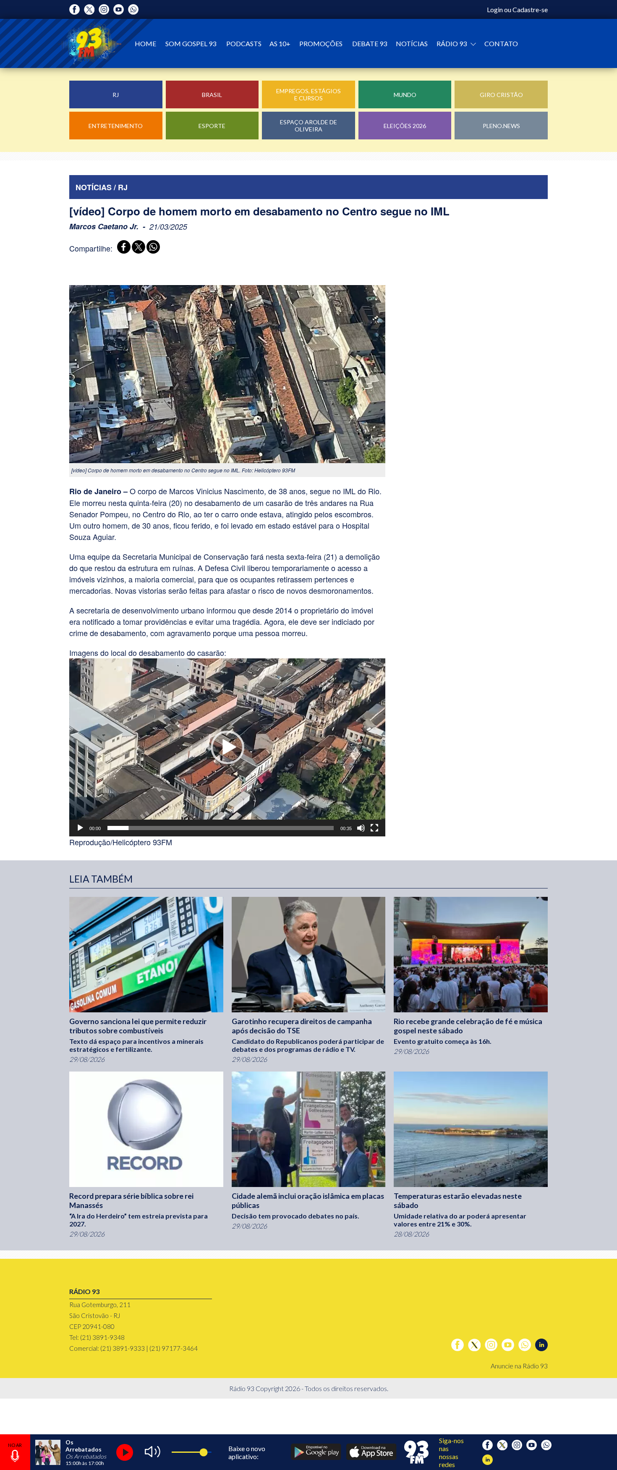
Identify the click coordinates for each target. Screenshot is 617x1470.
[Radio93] (90, 43)
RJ (115, 94)
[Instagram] (104, 9)
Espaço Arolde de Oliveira (308, 125)
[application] (227, 747)
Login (495, 9)
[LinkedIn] (541, 1345)
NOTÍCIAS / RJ (102, 187)
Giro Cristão (501, 94)
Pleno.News (501, 125)
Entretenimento (116, 125)
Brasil (212, 94)
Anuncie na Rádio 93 (519, 1366)
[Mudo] (361, 828)
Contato (501, 43)
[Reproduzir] (80, 828)
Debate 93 (369, 43)
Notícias (412, 43)
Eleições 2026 (405, 125)
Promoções (320, 43)
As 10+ (279, 43)
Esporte (212, 125)
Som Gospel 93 (190, 43)
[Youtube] (118, 9)
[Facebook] (74, 9)
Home (145, 43)
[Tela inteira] (374, 828)
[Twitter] (89, 9)
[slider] (220, 828)
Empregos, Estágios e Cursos (308, 94)
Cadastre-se (530, 9)
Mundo (405, 94)
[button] (227, 747)
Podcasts (243, 43)
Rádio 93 (452, 43)
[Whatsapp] (133, 9)
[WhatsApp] (151, 248)
